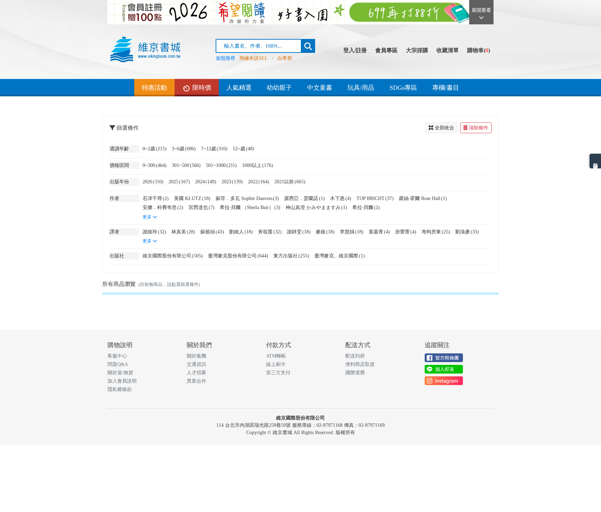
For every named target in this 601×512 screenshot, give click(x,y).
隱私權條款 (119, 389)
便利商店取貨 (360, 364)
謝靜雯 (299, 231)
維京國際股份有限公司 (173, 255)
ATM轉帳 (276, 356)
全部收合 (444, 127)
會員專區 (386, 50)
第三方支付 (278, 372)
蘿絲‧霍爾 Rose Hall (423, 198)
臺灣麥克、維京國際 (339, 255)
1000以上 (257, 165)
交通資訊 (196, 364)
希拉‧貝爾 (366, 207)
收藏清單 (447, 50)
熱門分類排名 (595, 161)
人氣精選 (238, 87)
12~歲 (243, 148)
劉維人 (241, 231)
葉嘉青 (379, 231)
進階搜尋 (225, 58)
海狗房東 (436, 231)
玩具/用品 (360, 87)
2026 (153, 181)
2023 (232, 181)
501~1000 (221, 165)
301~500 (186, 165)
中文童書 (319, 87)
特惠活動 (154, 87)
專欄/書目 (445, 87)
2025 (179, 181)
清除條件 (478, 127)
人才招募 (196, 372)
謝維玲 (154, 231)
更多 (148, 217)
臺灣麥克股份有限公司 (238, 255)
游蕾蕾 (405, 231)
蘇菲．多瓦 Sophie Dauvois (247, 198)
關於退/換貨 (120, 372)
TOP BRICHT (375, 198)
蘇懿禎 (212, 231)
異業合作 (196, 381)
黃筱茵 (270, 231)
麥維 (325, 231)
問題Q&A (117, 364)
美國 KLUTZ (192, 198)
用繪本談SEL (253, 58)
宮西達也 (202, 207)
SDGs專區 (403, 87)
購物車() (478, 50)
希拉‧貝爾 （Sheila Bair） (250, 207)
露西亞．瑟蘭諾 (304, 198)
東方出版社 (291, 255)
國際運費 (355, 372)
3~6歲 (184, 148)
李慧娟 (351, 231)
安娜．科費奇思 (163, 207)
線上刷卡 (276, 364)
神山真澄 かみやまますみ (316, 207)
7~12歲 (214, 148)
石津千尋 (156, 198)
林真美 (183, 231)
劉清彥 (467, 231)
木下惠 (340, 198)
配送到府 (355, 356)
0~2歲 (155, 148)
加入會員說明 (122, 381)
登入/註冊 (355, 50)
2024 (205, 181)
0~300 (155, 165)
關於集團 (196, 356)
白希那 (285, 58)
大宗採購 (417, 50)
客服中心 (117, 356)
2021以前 (289, 181)
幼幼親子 (279, 87)
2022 (258, 181)
